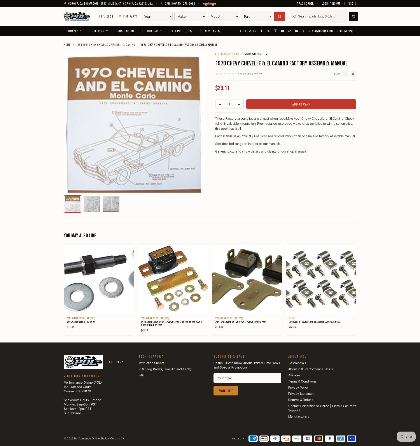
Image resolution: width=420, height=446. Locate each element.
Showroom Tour (323, 31)
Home (67, 44)
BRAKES (73, 30)
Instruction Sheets (151, 363)
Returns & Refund (300, 400)
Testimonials (297, 363)
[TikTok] (290, 31)
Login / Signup (331, 3)
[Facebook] (262, 31)
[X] (269, 31)
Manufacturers (298, 416)
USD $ (352, 3)
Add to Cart (301, 104)
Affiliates (294, 375)
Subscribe (226, 390)
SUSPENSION (125, 30)
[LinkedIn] (297, 31)
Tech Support (346, 31)
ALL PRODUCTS (182, 30)
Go (280, 16)
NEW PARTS (212, 30)
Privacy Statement (301, 393)
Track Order (305, 3)
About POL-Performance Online (311, 369)
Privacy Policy (298, 387)
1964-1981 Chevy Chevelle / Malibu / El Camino (106, 44)
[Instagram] (276, 31)
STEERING (98, 30)
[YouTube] (283, 31)
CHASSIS (153, 30)
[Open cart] (353, 16)
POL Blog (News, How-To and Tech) (165, 369)
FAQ (142, 375)
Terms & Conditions (302, 381)
